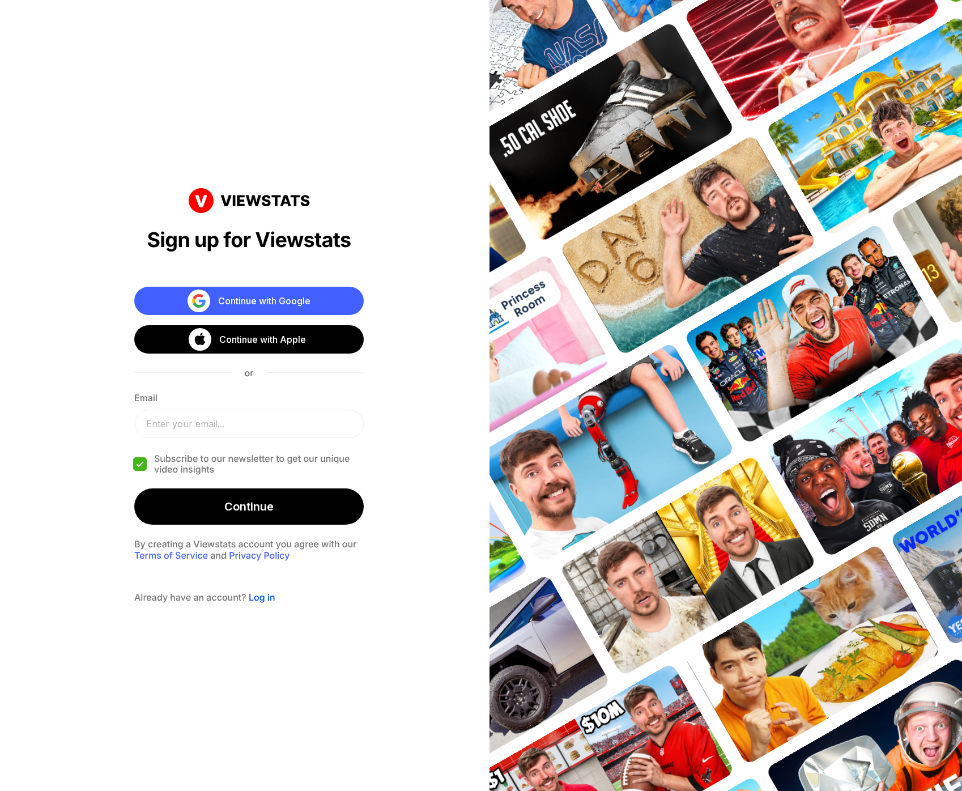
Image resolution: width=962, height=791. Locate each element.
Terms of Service (171, 555)
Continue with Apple (262, 339)
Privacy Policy (259, 555)
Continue (249, 506)
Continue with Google (264, 301)
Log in (262, 597)
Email (146, 397)
